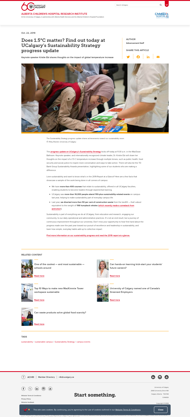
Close (160, 409)
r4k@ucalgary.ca (66, 377)
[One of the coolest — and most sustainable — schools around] (27, 268)
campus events (83, 341)
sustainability (27, 341)
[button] (129, 56)
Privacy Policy (26, 399)
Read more (39, 275)
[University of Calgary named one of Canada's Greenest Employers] (103, 293)
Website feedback (27, 402)
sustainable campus (44, 341)
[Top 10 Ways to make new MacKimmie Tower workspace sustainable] (27, 293)
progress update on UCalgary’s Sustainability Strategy (76, 151)
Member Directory (46, 377)
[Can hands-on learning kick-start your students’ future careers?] (103, 268)
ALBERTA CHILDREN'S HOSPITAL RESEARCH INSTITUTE (54, 14)
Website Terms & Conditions (127, 409)
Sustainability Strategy (65, 341)
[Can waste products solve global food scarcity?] (27, 317)
